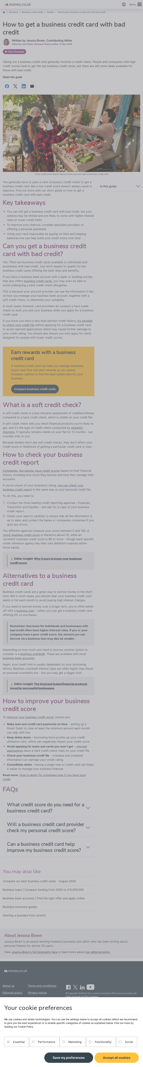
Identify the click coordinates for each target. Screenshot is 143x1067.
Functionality (103, 1042)
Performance (46, 1042)
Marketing (74, 1042)
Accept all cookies (116, 1057)
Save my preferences (69, 1057)
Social (128, 1042)
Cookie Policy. (26, 1026)
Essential (18, 1042)
